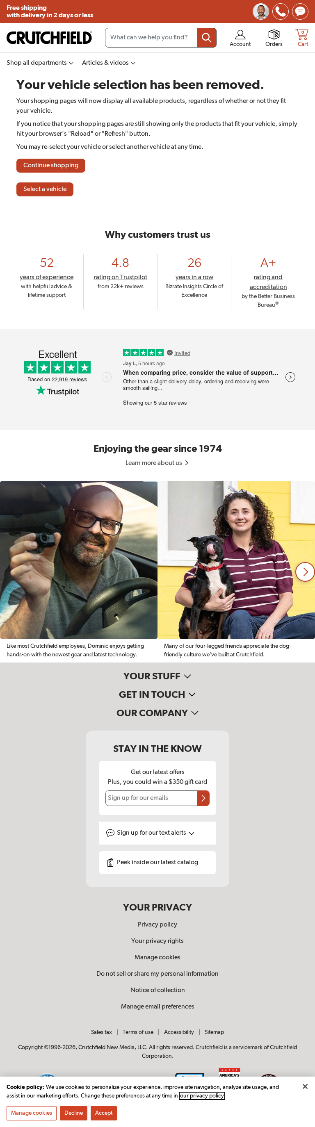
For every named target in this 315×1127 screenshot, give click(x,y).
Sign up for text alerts (152, 833)
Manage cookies (157, 957)
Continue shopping (50, 165)
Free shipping (50, 11)
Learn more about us (154, 463)
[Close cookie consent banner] (305, 1086)
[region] (157, 572)
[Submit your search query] (207, 38)
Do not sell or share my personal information (157, 974)
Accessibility (179, 1032)
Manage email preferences (157, 1007)
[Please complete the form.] (203, 798)
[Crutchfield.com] (49, 38)
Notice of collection (157, 990)
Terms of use (138, 1032)
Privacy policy (157, 925)
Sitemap (214, 1032)
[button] (305, 572)
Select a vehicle (44, 189)
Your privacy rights (157, 941)
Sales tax (101, 1032)
